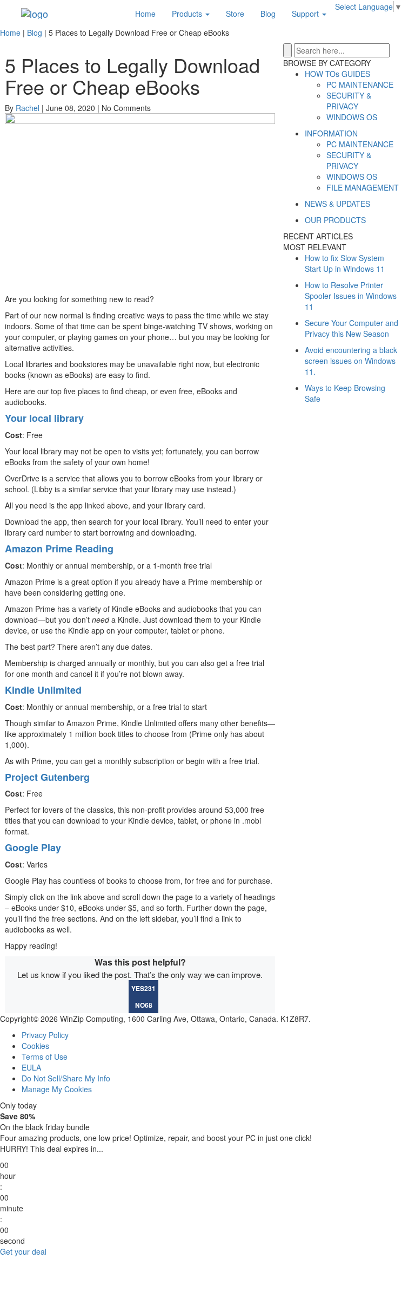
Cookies (35, 1045)
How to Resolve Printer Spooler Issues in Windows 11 (351, 295)
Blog (268, 13)
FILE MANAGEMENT (362, 187)
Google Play (33, 847)
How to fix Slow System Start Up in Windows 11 (345, 263)
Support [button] (306, 13)
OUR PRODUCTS (335, 219)
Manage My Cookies (57, 1089)
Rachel (27, 107)
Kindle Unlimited (43, 690)
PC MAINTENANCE (359, 84)
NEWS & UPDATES (337, 203)
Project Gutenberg (47, 777)
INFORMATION (331, 133)
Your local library (44, 418)
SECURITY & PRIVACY (348, 101)
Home (145, 13)
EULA (31, 1067)
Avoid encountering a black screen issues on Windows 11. (351, 360)
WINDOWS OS (351, 117)
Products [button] (188, 13)
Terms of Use (45, 1056)
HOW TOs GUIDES (337, 73)
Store (235, 13)
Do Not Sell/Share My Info (66, 1078)
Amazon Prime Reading (59, 549)
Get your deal (23, 1251)
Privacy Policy (45, 1034)
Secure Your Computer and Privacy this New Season (351, 328)
